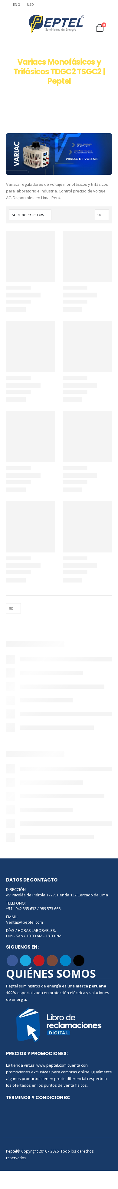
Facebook (12, 960)
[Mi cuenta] (91, 20)
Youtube (38, 960)
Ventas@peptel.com (24, 922)
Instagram (52, 960)
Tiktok (78, 960)
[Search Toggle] (10, 24)
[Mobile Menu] (21, 24)
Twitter (25, 960)
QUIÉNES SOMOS (51, 973)
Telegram (65, 960)
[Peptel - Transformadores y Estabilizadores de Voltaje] (56, 24)
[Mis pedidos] (106, 20)
